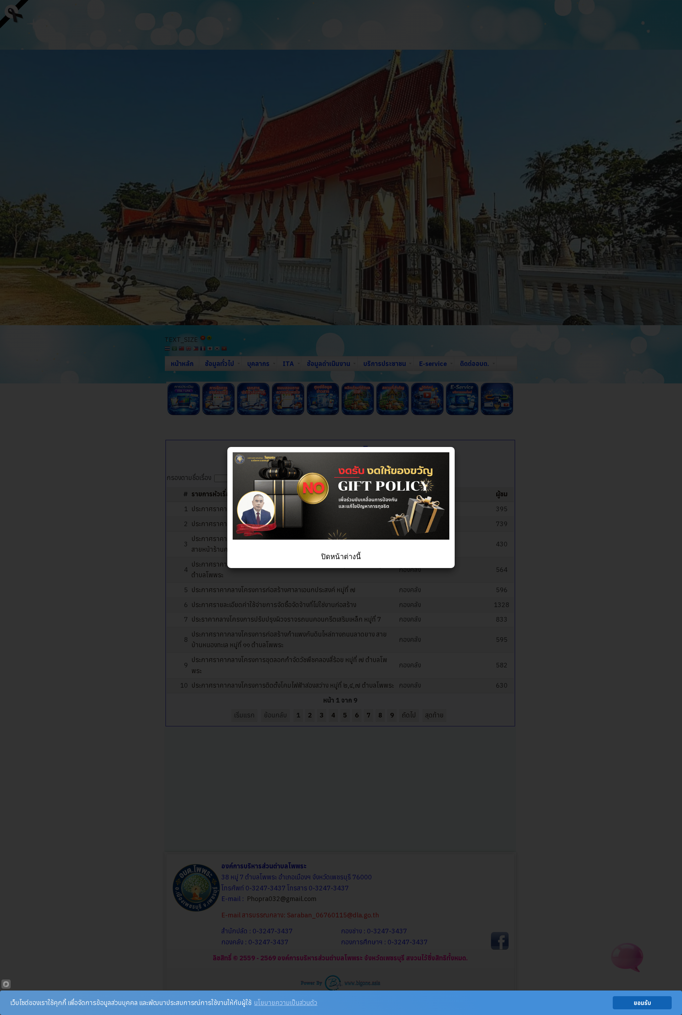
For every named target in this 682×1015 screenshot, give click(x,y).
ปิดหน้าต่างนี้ (341, 557)
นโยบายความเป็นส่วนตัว (285, 1003)
